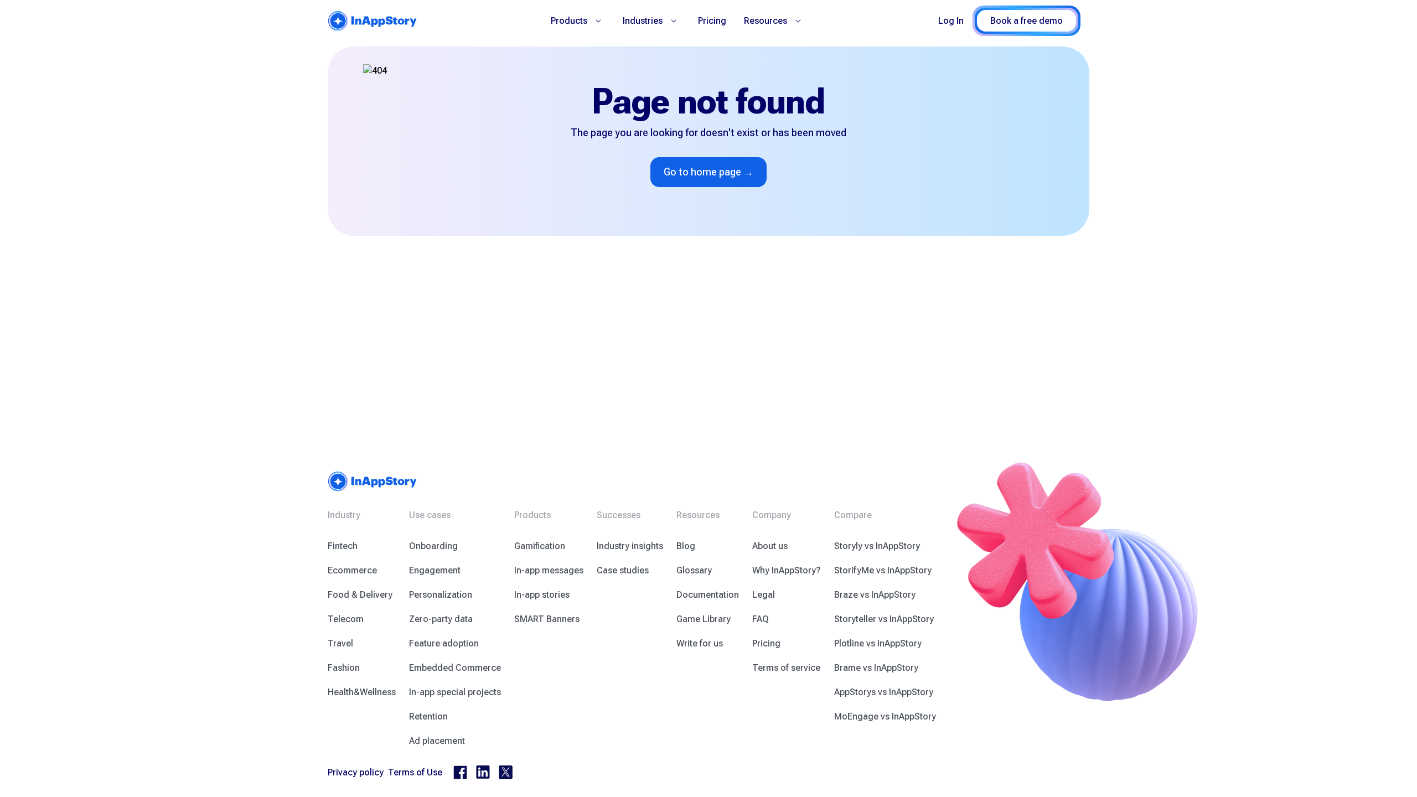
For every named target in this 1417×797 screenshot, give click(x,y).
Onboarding (433, 546)
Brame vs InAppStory (876, 668)
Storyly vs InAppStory (877, 546)
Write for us (699, 643)
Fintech (343, 546)
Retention (428, 716)
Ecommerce (352, 570)
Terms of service (786, 668)
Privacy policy (356, 772)
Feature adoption (444, 643)
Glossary (694, 570)
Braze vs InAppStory (875, 594)
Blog (685, 546)
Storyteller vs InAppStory (884, 619)
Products (569, 20)
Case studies (623, 570)
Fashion (344, 668)
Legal (763, 594)
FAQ (760, 619)
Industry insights (630, 546)
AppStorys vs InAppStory (883, 692)
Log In (951, 20)
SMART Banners (547, 619)
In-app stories (542, 594)
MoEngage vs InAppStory (885, 716)
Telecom (346, 619)
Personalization (440, 594)
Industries (643, 20)
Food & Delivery (360, 594)
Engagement (435, 570)
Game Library (703, 619)
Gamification (539, 546)
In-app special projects (455, 692)
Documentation (707, 594)
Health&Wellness (362, 692)
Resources (765, 20)
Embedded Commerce (455, 668)
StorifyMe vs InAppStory (883, 570)
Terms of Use (415, 772)
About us (770, 546)
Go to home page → (708, 172)
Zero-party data (441, 619)
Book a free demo (1026, 20)
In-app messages (548, 570)
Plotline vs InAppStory (878, 643)
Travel (340, 643)
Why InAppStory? (786, 570)
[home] (372, 21)
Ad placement (437, 741)
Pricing (712, 20)
